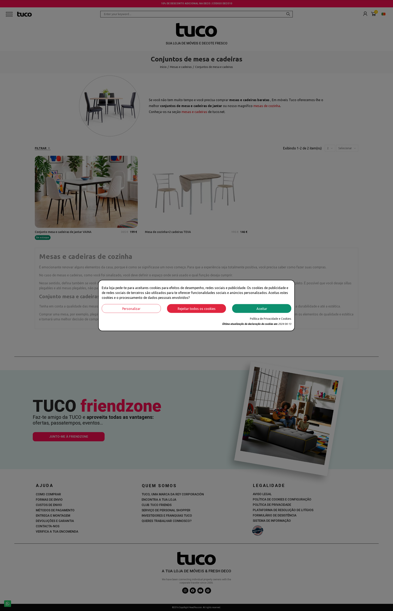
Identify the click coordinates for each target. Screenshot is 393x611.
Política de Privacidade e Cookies (270, 318)
